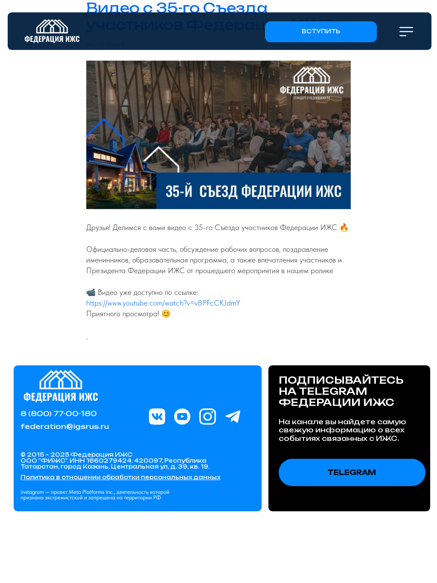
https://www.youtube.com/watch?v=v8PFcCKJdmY (163, 302)
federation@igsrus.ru (64, 426)
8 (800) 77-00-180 (58, 413)
